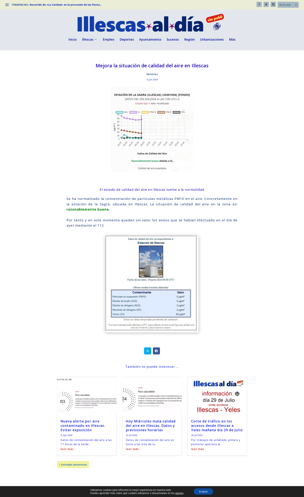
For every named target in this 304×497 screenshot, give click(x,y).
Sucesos (173, 39)
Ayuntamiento (150, 39)
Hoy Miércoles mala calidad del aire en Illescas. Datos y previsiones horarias (151, 425)
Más (232, 39)
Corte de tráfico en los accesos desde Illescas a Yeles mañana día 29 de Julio (217, 425)
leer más (67, 449)
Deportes (127, 39)
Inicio (72, 39)
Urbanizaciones (212, 39)
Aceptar (203, 491)
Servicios (152, 74)
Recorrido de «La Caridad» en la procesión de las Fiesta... (66, 4)
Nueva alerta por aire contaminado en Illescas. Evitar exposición (83, 425)
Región (189, 39)
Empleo (108, 39)
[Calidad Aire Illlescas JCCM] (152, 331)
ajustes (179, 493)
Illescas (87, 39)
